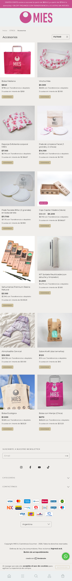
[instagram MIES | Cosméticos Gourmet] (21, 467)
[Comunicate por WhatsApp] (65, 556)
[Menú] (22, 575)
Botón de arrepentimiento (36, 552)
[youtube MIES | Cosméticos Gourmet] (39, 467)
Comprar (45, 162)
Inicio (5, 30)
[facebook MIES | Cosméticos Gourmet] (30, 467)
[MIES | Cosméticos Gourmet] (9, 575)
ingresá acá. (56, 549)
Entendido (62, 567)
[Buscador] (36, 575)
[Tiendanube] (36, 559)
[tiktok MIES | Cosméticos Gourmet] (48, 467)
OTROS (12, 30)
